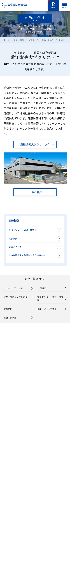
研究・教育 (19, 39)
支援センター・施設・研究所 (41, 39)
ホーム (7, 39)
